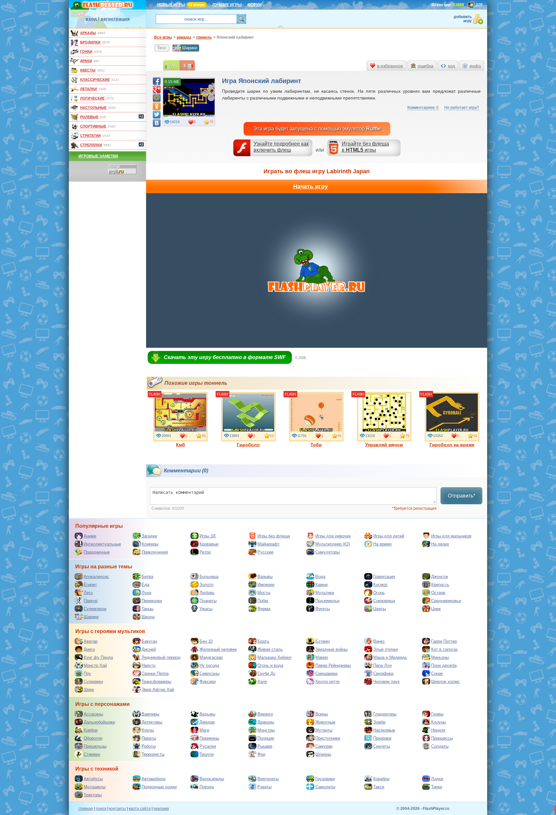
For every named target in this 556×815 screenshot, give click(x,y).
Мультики (324, 592)
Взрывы (265, 576)
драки (86, 61)
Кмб (180, 444)
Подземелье (327, 600)
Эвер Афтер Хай (158, 689)
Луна (146, 592)
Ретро (205, 552)
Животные (325, 722)
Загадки (149, 536)
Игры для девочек (333, 536)
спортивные (93, 126)
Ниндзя (438, 730)
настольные (93, 107)
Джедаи (207, 722)
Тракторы (93, 794)
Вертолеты (268, 778)
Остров (438, 592)
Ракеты (264, 786)
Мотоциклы (95, 786)
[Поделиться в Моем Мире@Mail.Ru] (157, 98)
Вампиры (150, 714)
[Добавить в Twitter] (157, 114)
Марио (321, 657)
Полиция (265, 738)
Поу (87, 673)
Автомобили (153, 778)
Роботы (149, 746)
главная (86, 808)
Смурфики (383, 673)
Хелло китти (327, 681)
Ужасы (205, 608)
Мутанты (323, 730)
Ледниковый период (161, 657)
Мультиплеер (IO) (332, 544)
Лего (88, 592)
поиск (101, 808)
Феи (261, 754)
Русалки (207, 746)
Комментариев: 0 (423, 107)
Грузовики (325, 778)
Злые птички (385, 649)
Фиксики (207, 681)
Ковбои (90, 730)
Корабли (381, 778)
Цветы (379, 608)
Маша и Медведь (390, 657)
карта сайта (140, 808)
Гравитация (384, 576)
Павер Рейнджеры (333, 665)
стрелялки (91, 145)
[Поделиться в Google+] (157, 89)
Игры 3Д (207, 536)
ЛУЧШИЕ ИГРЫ (227, 5)
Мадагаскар (211, 657)
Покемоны (209, 738)
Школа (148, 616)
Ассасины (93, 714)
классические (95, 79)
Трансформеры (156, 681)
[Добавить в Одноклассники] (157, 106)
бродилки (90, 42)
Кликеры (150, 544)
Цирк (436, 608)
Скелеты (381, 746)
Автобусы (93, 778)
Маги (204, 730)
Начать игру (310, 186)
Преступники (327, 738)
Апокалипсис (96, 576)
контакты (117, 808)
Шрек (89, 689)
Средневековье (446, 600)
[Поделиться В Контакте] (157, 123)
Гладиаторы (384, 714)
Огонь (379, 592)
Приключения (155, 552)
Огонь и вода (270, 665)
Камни (321, 584)
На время (382, 544)
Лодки (437, 778)
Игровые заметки (98, 156)
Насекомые (384, 730)
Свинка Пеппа (155, 673)
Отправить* (461, 495)
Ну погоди (209, 665)
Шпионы (323, 754)
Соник (437, 673)
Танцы (147, 608)
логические (92, 98)
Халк (262, 681)
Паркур (90, 600)
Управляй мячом (384, 444)
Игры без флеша (273, 536)
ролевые (89, 117)
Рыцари (264, 746)
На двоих (440, 544)
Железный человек (218, 649)
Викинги (265, 714)
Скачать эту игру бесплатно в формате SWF (225, 357)
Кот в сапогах (444, 649)
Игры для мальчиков (451, 536)
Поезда (206, 786)
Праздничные (97, 552)
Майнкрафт (268, 544)
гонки (86, 51)
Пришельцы (95, 746)
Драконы (265, 722)
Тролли (206, 754)
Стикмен (92, 754)
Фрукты (322, 608)
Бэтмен (322, 641)
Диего (89, 649)
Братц (263, 641)
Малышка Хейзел (274, 657)
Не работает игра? (461, 107)
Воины (321, 714)
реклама (161, 808)
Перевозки (152, 600)
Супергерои (95, 608)
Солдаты (440, 746)
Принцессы (442, 738)
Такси (378, 786)
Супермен (93, 681)
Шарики (189, 47)
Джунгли (439, 576)
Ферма (263, 608)
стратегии (90, 135)
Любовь (207, 592)
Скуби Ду (266, 673)
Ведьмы (207, 714)
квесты (88, 70)
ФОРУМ (254, 5)
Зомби (379, 722)
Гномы (437, 714)
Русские (265, 552)
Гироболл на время (452, 444)
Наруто (148, 665)
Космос (380, 584)
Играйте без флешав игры (365, 147)
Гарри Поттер (444, 641)
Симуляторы (327, 552)
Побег (263, 600)
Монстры (266, 730)
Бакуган (149, 641)
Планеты (208, 600)
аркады (88, 33)
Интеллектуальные (102, 544)
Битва (147, 576)
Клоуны (438, 722)
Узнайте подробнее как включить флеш (281, 147)
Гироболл (248, 444)
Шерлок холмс (445, 681)
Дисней (149, 649)
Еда (145, 584)
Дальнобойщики (99, 722)
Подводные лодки (159, 786)
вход (91, 18)
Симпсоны (209, 673)
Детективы (152, 722)
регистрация (115, 18)
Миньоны (440, 657)
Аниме (90, 536)
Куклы (148, 730)
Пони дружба (444, 665)
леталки (88, 89)
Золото (206, 584)
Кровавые (208, 544)
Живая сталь (270, 649)
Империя (265, 584)
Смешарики (326, 673)
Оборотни (93, 738)
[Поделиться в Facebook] (157, 81)
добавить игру (463, 18)
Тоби (316, 444)
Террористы (153, 754)
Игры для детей (388, 536)
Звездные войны (331, 649)
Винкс (379, 641)
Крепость (440, 584)
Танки (436, 786)
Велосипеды (211, 778)
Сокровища (384, 600)
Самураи (323, 746)
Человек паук (386, 681)
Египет (90, 584)
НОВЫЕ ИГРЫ (171, 5)
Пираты (149, 738)
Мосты (263, 592)
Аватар (90, 641)
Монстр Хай (95, 665)
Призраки (382, 738)
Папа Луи (382, 665)
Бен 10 (206, 641)
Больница (208, 576)
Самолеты (325, 786)
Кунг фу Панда (98, 657)
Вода (320, 576)
